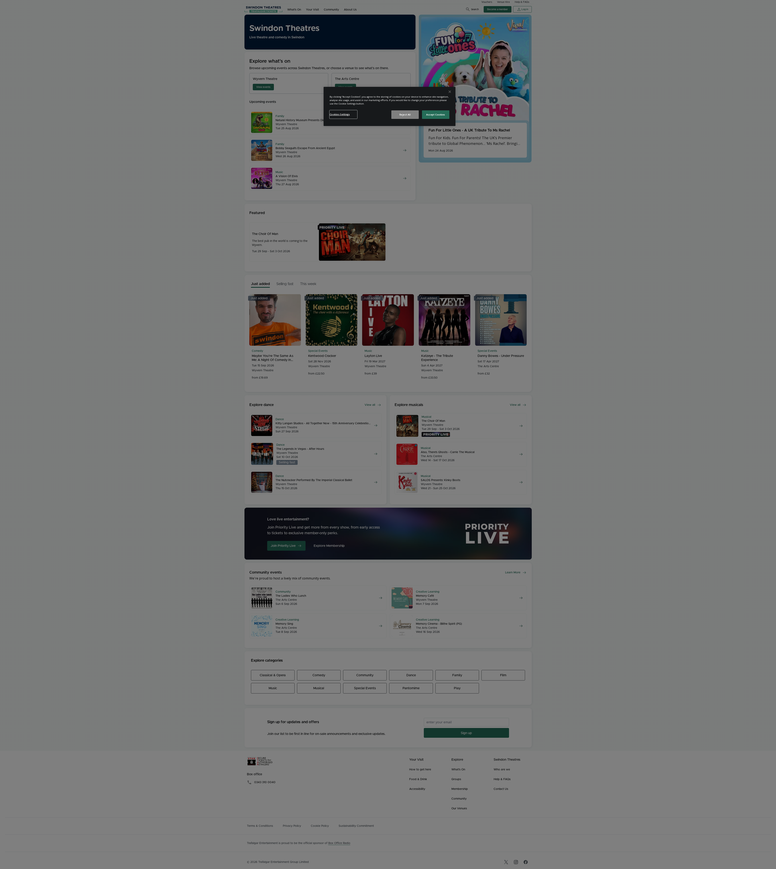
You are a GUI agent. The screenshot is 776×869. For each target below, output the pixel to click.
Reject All (405, 114)
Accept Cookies (435, 114)
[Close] (449, 91)
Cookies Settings (340, 114)
